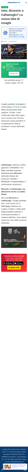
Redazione (4, 41)
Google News (20, 29)
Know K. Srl (5, 451)
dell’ (16, 107)
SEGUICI (11, 29)
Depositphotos (6, 454)
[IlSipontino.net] (14, 2)
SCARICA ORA (14, 267)
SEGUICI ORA (14, 73)
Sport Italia (4, 7)
